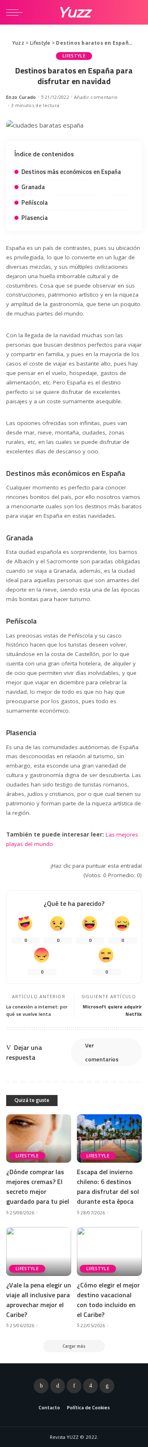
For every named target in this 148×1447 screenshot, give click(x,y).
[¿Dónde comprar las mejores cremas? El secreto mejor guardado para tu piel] (38, 1138)
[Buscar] (135, 12)
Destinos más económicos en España (71, 171)
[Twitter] (57, 1385)
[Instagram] (90, 1385)
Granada (33, 187)
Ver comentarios (101, 1052)
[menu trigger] (16, 12)
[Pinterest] (74, 1385)
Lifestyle (74, 56)
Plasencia (34, 217)
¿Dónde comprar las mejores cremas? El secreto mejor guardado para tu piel (37, 1186)
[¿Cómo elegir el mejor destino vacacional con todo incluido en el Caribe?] (109, 1251)
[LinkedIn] (106, 1385)
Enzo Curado (21, 97)
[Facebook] (41, 1385)
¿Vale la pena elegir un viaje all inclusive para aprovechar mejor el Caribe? (38, 1299)
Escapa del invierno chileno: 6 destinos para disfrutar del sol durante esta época (108, 1186)
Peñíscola (34, 202)
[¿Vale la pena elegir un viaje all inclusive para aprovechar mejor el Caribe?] (38, 1251)
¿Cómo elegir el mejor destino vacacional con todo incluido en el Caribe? (108, 1299)
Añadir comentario (96, 97)
